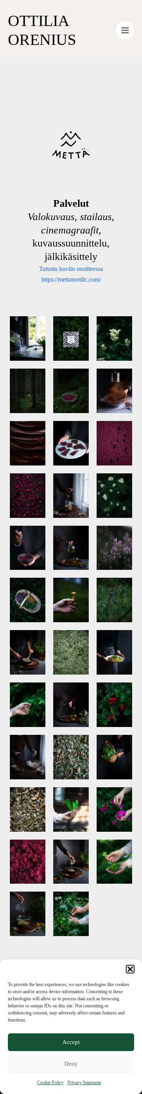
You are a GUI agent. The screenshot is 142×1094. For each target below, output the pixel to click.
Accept (71, 1042)
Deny (71, 1064)
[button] (130, 969)
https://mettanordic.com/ (71, 279)
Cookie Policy (50, 1082)
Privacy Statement (84, 1082)
